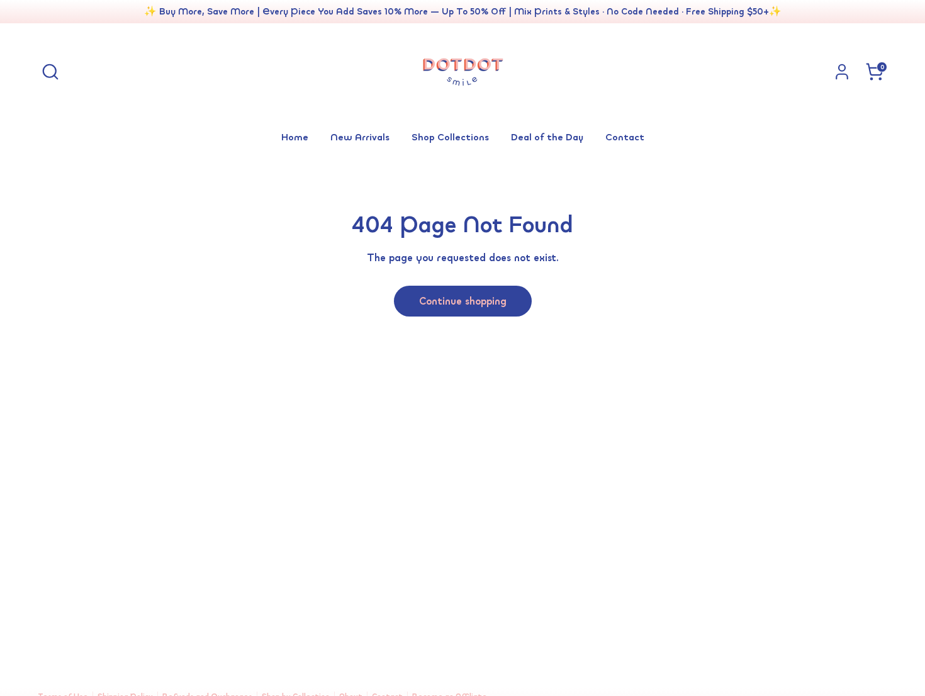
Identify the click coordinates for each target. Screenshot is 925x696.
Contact (624, 136)
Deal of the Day (547, 136)
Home (294, 136)
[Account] (842, 71)
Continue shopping (463, 301)
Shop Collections (450, 136)
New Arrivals (360, 136)
